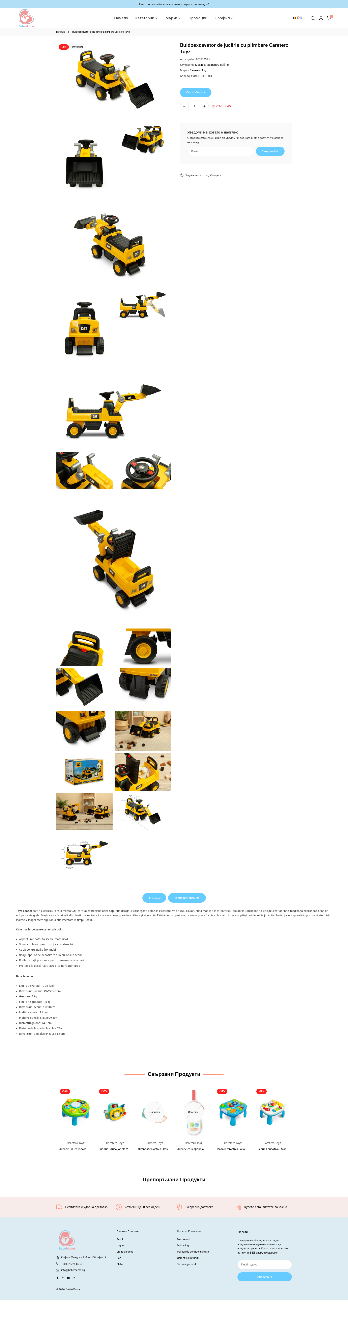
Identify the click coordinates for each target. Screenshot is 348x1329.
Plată (120, 1264)
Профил (222, 18)
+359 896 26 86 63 (71, 1263)
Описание (154, 898)
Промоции (197, 18)
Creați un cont (125, 1251)
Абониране (264, 1276)
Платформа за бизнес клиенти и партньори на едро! (174, 4)
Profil (120, 1239)
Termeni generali (186, 1264)
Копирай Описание (187, 897)
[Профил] (321, 18)
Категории (144, 18)
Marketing (183, 1245)
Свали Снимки (195, 92)
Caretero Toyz (199, 70)
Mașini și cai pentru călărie (212, 64)
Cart (119, 1257)
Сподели (215, 175)
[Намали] (184, 106)
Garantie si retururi (188, 1257)
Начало (121, 18)
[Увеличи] (204, 106)
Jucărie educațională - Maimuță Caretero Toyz (206, 1149)
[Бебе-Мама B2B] (26, 17)
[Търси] (313, 18)
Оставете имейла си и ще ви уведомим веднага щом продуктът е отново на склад (235, 140)
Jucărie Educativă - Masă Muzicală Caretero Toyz (287, 1149)
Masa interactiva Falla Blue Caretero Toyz (243, 1149)
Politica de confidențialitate (193, 1251)
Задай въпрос (193, 175)
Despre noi (183, 1239)
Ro (299, 18)
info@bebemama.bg (73, 1270)
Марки (171, 18)
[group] (113, 80)
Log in (120, 1245)
